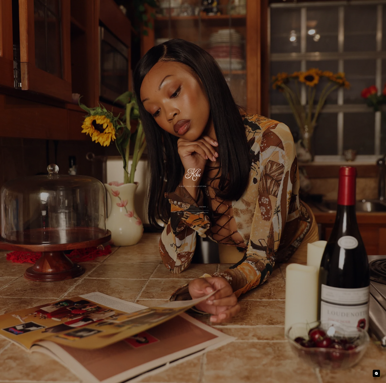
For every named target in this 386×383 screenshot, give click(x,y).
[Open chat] (376, 373)
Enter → (204, 207)
